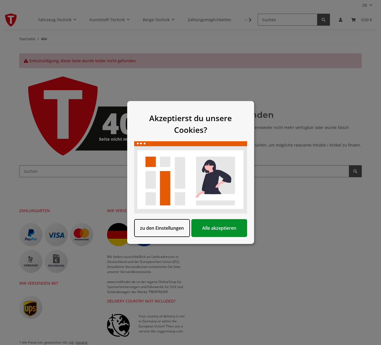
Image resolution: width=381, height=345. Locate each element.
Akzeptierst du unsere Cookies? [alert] (190, 124)
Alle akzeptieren (219, 228)
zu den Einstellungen (162, 228)
